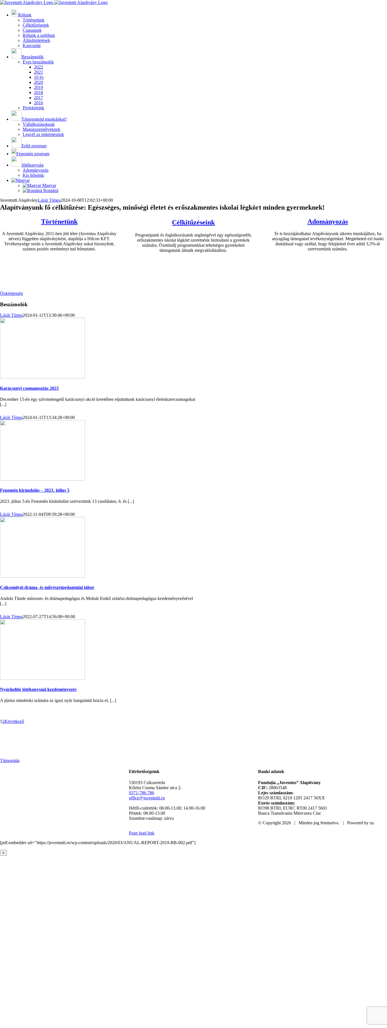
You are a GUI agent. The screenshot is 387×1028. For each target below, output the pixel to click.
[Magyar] (20, 180)
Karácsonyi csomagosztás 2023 (29, 388)
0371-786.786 (141, 792)
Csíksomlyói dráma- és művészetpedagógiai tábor (47, 587)
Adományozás (327, 221)
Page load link (141, 833)
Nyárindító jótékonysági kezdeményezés (38, 689)
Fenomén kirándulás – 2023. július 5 (34, 490)
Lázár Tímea (49, 200)
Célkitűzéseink (193, 222)
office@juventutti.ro (147, 797)
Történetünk (59, 221)
